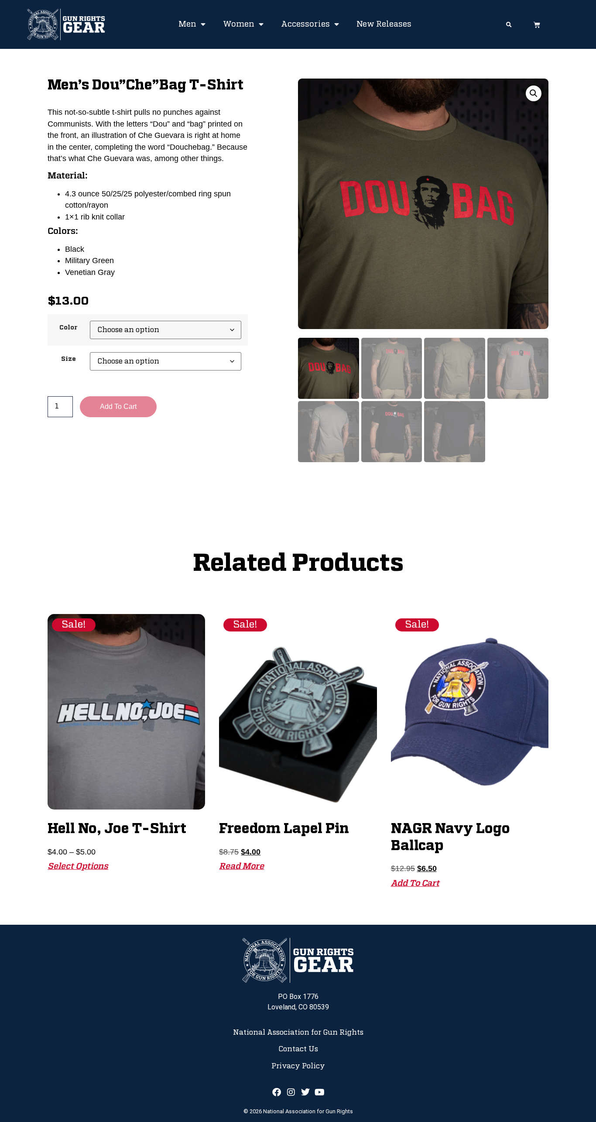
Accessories (305, 24)
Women (238, 24)
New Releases (383, 24)
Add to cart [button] (415, 883)
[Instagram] (291, 1092)
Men (187, 24)
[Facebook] (277, 1092)
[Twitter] (305, 1092)
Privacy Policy (298, 1066)
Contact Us (298, 1049)
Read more (241, 866)
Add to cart (118, 406)
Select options (78, 866)
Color (68, 328)
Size (68, 359)
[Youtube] (320, 1092)
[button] (509, 25)
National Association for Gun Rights (298, 1032)
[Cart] (537, 24)
